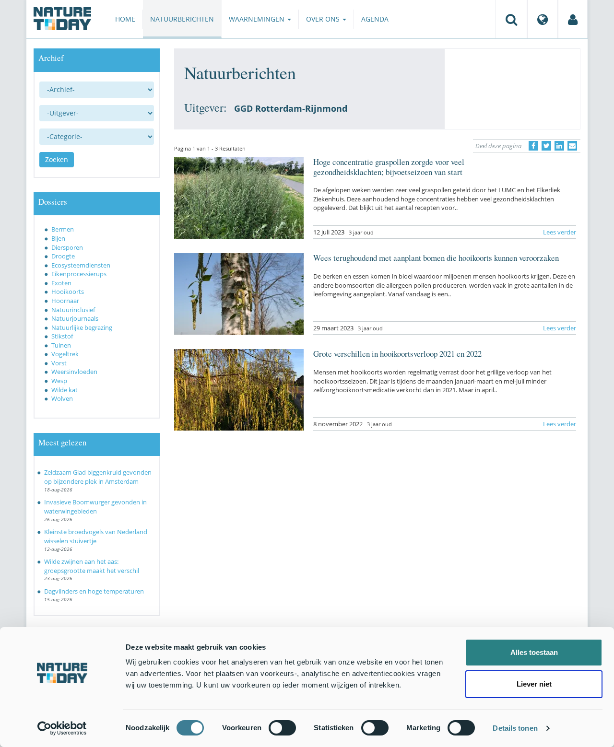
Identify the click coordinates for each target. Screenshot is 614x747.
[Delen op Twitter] (546, 146)
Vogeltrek (65, 354)
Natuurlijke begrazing (81, 327)
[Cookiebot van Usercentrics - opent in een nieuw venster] (62, 728)
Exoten (61, 283)
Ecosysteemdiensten (80, 265)
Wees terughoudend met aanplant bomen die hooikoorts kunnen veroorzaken (436, 257)
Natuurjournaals (74, 318)
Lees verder (559, 232)
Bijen (58, 238)
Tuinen (61, 345)
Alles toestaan (534, 652)
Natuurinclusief (73, 309)
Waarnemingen (257, 18)
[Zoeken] (511, 19)
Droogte (63, 256)
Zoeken (56, 159)
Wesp (59, 380)
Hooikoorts (67, 291)
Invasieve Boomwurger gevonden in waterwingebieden (95, 506)
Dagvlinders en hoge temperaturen (94, 591)
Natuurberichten (182, 18)
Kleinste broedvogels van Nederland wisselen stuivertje (95, 536)
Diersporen (67, 247)
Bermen (62, 229)
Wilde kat (64, 389)
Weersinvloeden (74, 371)
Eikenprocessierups (78, 273)
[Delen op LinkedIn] (559, 146)
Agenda (375, 18)
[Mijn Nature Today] (573, 19)
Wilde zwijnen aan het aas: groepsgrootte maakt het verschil (91, 566)
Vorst (59, 363)
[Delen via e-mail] (572, 146)
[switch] (282, 727)
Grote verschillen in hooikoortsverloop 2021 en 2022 (397, 353)
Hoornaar (65, 300)
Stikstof (62, 336)
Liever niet (534, 684)
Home (125, 18)
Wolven (62, 398)
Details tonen (515, 728)
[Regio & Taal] (542, 19)
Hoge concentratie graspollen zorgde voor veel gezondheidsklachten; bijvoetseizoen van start (388, 166)
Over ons (324, 18)
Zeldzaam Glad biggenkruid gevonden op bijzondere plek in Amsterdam (98, 477)
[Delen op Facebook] (533, 146)
